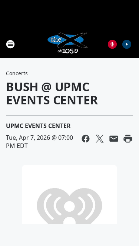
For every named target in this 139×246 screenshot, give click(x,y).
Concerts (17, 73)
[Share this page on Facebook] (85, 139)
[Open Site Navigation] (10, 44)
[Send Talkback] (112, 44)
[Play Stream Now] (126, 44)
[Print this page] (128, 139)
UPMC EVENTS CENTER (38, 126)
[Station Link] (67, 44)
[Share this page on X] (100, 139)
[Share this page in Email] (114, 139)
